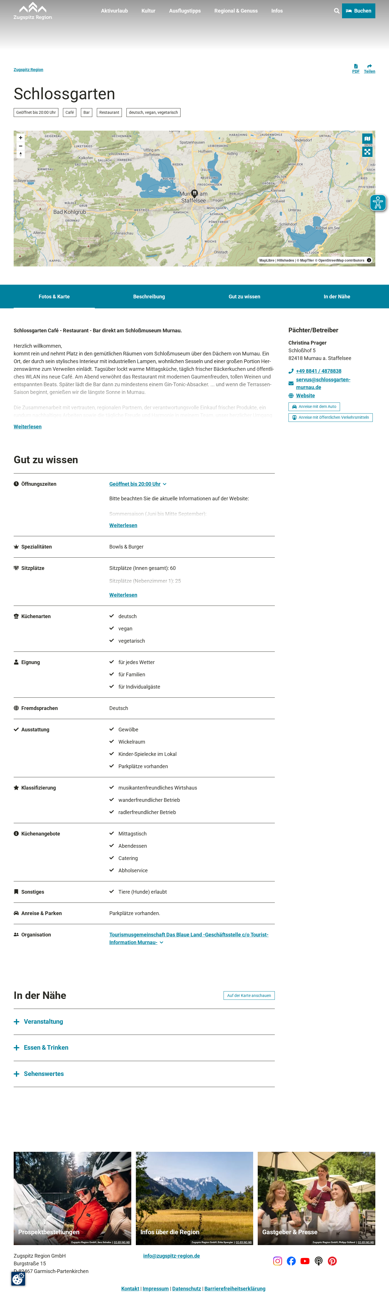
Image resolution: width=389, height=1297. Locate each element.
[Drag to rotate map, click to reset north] (21, 154)
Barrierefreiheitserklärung (234, 1289)
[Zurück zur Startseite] (33, 11)
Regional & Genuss (236, 11)
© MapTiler (305, 260)
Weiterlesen (28, 427)
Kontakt (130, 1289)
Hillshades (285, 260)
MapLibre (267, 260)
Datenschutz (186, 1289)
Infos (277, 11)
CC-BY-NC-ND (122, 1242)
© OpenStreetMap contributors (340, 260)
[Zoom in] (21, 137)
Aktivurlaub (114, 11)
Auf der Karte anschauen (249, 995)
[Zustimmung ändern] (18, 1279)
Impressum (156, 1289)
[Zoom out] (21, 146)
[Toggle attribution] (369, 260)
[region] (194, 198)
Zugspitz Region (28, 69)
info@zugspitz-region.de (171, 1256)
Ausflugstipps (185, 11)
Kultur (148, 11)
